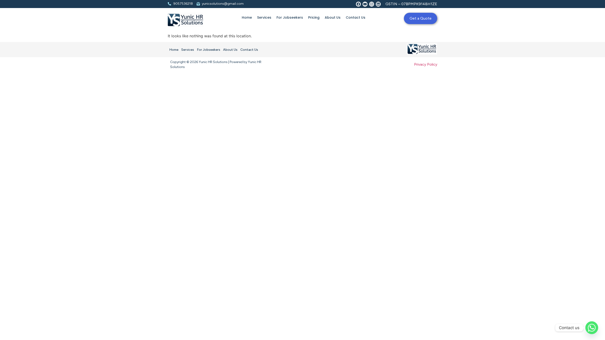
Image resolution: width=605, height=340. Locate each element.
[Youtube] (365, 4)
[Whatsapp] (591, 327)
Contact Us (355, 17)
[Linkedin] (378, 4)
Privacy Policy (425, 64)
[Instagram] (371, 4)
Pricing (314, 17)
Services (264, 17)
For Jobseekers (290, 17)
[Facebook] (358, 4)
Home (247, 17)
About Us (333, 17)
